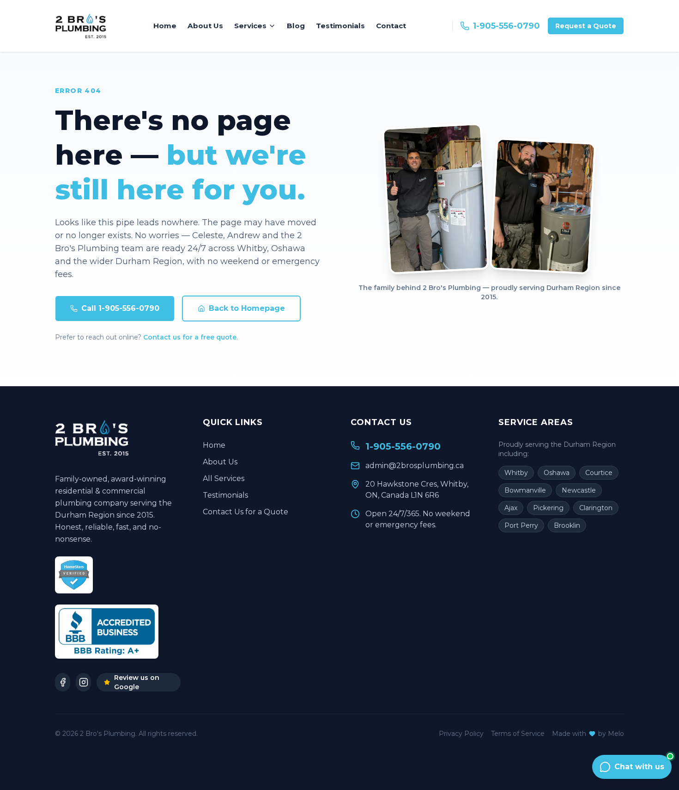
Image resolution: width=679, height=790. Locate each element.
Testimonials (340, 25)
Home (164, 25)
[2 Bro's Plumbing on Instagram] (83, 682)
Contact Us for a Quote (245, 511)
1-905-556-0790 (506, 26)
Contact (391, 25)
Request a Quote (585, 26)
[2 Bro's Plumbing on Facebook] (62, 682)
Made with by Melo (588, 733)
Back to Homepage (247, 308)
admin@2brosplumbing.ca (414, 465)
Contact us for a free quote (189, 337)
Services (250, 25)
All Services (223, 478)
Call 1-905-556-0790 (120, 308)
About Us (205, 25)
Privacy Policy (461, 733)
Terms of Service (518, 733)
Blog (296, 25)
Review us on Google (136, 682)
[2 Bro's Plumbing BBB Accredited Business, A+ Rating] (106, 632)
